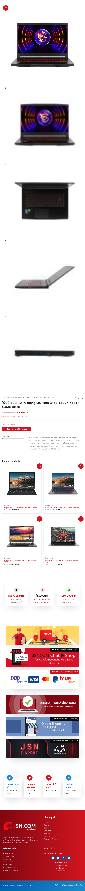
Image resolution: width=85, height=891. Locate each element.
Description (7, 436)
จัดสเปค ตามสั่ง (8, 853)
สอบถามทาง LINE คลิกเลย (17, 429)
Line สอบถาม (69, 596)
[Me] (58, 858)
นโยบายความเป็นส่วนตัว (51, 839)
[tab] (13, 436)
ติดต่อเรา (46, 828)
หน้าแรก (46, 822)
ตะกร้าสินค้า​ (47, 831)
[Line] (53, 858)
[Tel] (69, 858)
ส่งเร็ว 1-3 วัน (7, 865)
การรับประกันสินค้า (9, 868)
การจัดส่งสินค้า (8, 862)
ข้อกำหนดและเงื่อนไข (50, 836)
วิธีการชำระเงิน (7, 859)
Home (4, 397)
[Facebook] (63, 858)
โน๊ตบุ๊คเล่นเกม (11, 397)
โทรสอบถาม (42, 596)
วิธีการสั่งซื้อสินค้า (8, 856)
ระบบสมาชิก (47, 834)
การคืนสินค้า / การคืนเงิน (11, 870)
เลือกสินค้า (47, 825)
